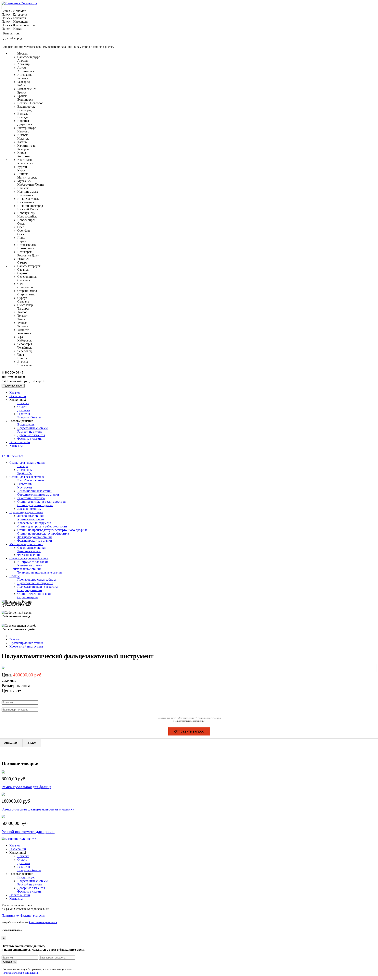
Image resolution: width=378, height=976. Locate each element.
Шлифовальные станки (25, 569)
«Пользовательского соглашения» (189, 721)
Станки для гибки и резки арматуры (41, 501)
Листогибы (24, 469)
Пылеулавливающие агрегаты (37, 586)
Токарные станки (29, 551)
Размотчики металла (31, 498)
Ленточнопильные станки (34, 491)
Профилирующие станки (26, 512)
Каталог (14, 392)
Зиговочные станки (30, 515)
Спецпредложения (29, 590)
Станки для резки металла (26, 476)
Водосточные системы (32, 428)
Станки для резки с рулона (35, 505)
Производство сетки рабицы (36, 579)
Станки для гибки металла (27, 462)
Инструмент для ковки (32, 561)
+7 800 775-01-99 (13, 456)
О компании (17, 396)
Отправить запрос (189, 731)
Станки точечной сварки (34, 593)
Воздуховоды (26, 424)
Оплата (22, 406)
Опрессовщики (27, 597)
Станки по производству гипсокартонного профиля (52, 530)
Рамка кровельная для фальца (26, 787)
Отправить (9, 961)
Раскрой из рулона (29, 431)
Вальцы (22, 466)
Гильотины (24, 484)
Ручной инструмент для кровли (28, 831)
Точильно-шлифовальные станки (39, 572)
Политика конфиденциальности (23, 915)
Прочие (14, 576)
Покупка (23, 403)
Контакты (16, 445)
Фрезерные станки (29, 554)
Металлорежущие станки (26, 544)
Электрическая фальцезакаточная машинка (38, 809)
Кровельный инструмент (34, 523)
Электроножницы (29, 508)
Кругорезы (24, 487)
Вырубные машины (30, 480)
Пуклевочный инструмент (35, 583)
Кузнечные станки (29, 565)
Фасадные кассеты (29, 438)
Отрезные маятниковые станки (38, 494)
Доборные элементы (31, 435)
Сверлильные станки (31, 547)
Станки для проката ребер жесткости (42, 526)
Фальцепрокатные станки (34, 540)
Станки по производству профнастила (43, 533)
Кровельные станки (30, 519)
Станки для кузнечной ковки (28, 558)
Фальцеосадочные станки (34, 537)
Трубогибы (24, 473)
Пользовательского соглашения (20, 972)
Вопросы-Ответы (29, 417)
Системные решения (43, 922)
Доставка (23, 410)
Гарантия (23, 413)
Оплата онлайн (19, 442)
